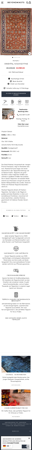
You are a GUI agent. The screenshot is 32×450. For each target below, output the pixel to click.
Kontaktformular (23, 126)
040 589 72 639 (24, 115)
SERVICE (15, 431)
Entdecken (16, 385)
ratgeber (16, 416)
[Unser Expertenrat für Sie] (16, 397)
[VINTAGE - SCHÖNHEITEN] (16, 364)
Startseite (15, 60)
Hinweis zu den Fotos (16, 210)
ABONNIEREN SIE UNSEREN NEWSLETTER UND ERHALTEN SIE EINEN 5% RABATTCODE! (15, 424)
